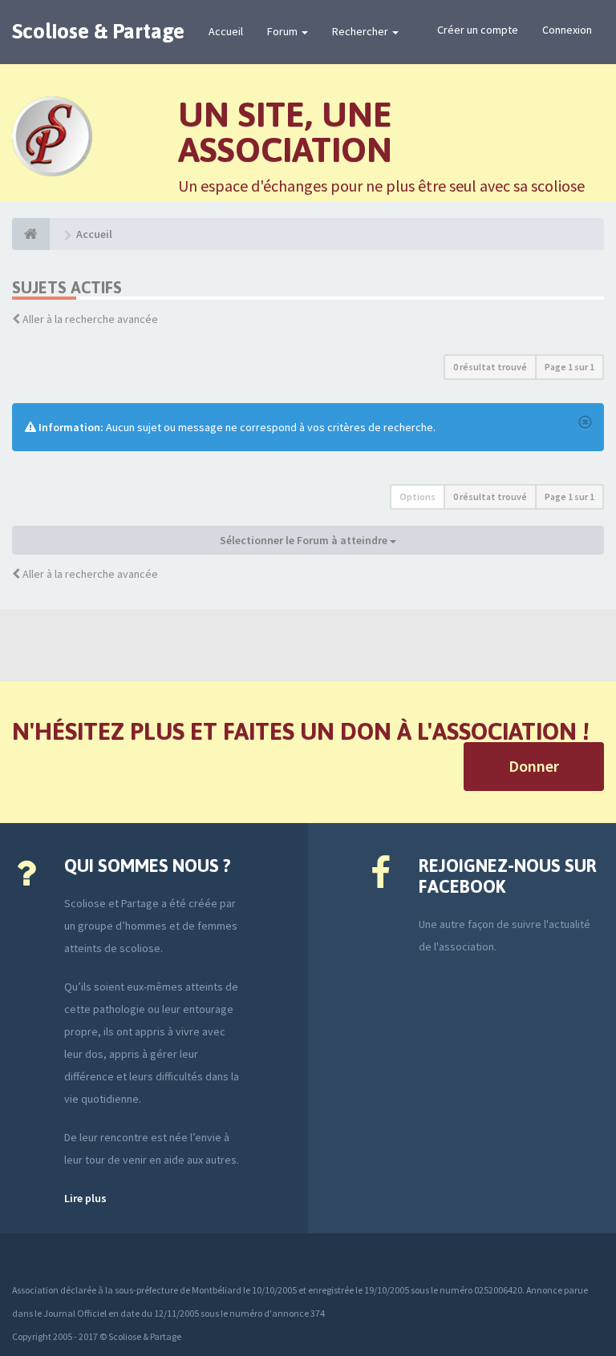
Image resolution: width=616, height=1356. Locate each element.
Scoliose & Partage (98, 31)
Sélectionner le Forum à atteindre (305, 540)
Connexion (567, 29)
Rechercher (361, 31)
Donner (534, 766)
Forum (283, 31)
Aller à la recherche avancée (90, 319)
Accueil (226, 31)
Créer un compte (477, 29)
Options (417, 496)
